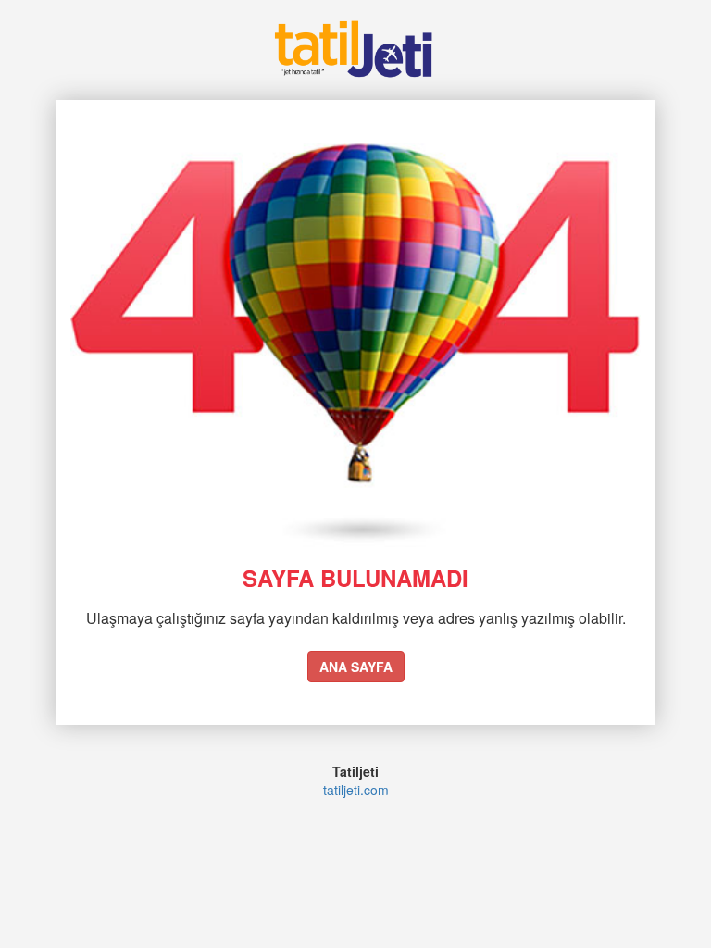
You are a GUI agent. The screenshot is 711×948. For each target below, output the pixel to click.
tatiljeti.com (356, 789)
